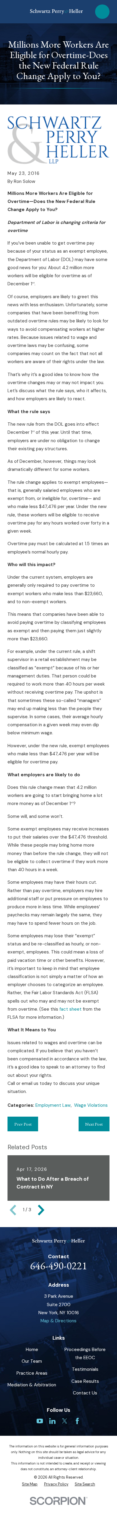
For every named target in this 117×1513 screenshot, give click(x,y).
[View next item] (41, 1210)
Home (32, 1350)
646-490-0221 (58, 1265)
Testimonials (85, 1369)
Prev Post (23, 1124)
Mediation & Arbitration (32, 1385)
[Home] (56, 11)
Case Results (85, 1381)
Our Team (32, 1361)
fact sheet (70, 1009)
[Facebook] (77, 1421)
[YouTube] (40, 1421)
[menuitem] (30, 1484)
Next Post (94, 1124)
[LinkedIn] (52, 1421)
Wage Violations (91, 1105)
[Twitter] (65, 1421)
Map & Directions (58, 1321)
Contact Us (85, 1393)
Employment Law (53, 1105)
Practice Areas (31, 1373)
